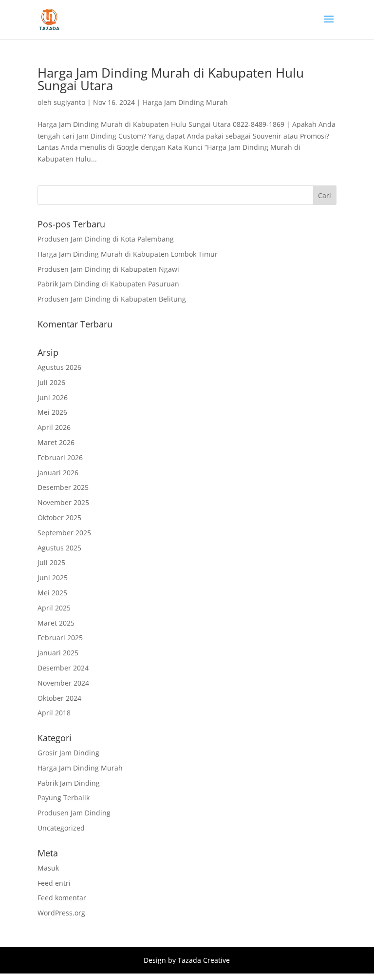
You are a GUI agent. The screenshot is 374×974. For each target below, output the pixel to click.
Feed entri (54, 883)
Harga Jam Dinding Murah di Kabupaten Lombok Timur (127, 254)
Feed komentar (61, 897)
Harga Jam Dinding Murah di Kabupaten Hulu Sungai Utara (170, 79)
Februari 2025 (60, 637)
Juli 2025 (51, 562)
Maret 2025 (56, 623)
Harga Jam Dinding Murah (185, 102)
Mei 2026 (52, 412)
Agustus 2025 (59, 547)
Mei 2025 (52, 592)
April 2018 (54, 712)
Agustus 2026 (59, 367)
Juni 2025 (52, 577)
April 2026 (54, 427)
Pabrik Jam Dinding (68, 783)
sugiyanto (69, 102)
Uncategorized (61, 827)
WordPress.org (61, 912)
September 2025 (64, 532)
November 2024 (63, 683)
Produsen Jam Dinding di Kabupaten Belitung (111, 299)
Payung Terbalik (63, 797)
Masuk (48, 868)
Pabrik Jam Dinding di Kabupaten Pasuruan (108, 283)
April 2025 (54, 607)
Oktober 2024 (59, 698)
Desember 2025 (63, 487)
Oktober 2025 (59, 517)
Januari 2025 (57, 652)
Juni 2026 (52, 397)
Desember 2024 (63, 667)
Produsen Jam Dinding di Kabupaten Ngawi (108, 269)
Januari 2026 (57, 472)
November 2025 (63, 502)
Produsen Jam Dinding (74, 812)
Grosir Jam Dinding (68, 752)
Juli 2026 (51, 382)
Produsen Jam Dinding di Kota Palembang (105, 239)
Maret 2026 (56, 442)
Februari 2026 (60, 457)
